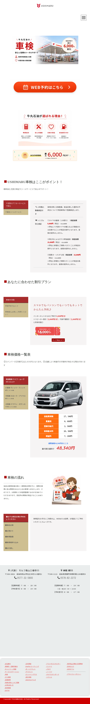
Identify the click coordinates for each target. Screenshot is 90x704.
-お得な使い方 (8, 685)
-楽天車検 (28, 677)
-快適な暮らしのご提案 (11, 682)
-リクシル (49, 677)
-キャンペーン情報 (10, 669)
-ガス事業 (7, 677)
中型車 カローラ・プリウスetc (15, 397)
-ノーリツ (49, 672)
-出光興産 (28, 664)
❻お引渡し (9, 548)
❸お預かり (9, 531)
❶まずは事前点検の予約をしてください (16, 517)
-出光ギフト (70, 669)
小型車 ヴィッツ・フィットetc (15, 388)
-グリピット (29, 672)
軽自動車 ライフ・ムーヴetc (15, 380)
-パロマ (48, 669)
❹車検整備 (9, 536)
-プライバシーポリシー (74, 674)
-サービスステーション (11, 672)
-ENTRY (7, 690)
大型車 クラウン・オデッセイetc (15, 405)
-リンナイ (49, 666)
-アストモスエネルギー (53, 664)
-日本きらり (70, 666)
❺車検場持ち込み (11, 542)
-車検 (6, 674)
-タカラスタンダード (52, 674)
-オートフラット (30, 669)
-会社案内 (7, 664)
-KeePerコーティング (32, 666)
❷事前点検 (9, 525)
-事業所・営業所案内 (11, 666)
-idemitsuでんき (30, 680)
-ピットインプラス (31, 674)
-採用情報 (7, 688)
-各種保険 (7, 680)
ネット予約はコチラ (58, 340)
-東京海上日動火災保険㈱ (75, 664)
